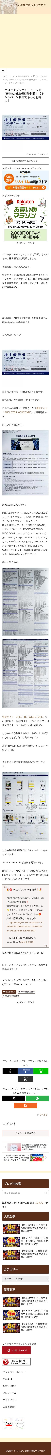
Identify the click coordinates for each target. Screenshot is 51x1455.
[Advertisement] (25, 41)
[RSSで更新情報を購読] (25, 1105)
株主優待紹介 (10, 992)
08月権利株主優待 (12, 996)
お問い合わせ (9, 1386)
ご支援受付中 (9, 1407)
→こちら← (39, 1202)
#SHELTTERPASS (32, 926)
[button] (25, 1079)
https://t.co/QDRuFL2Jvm (21, 922)
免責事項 (7, 1379)
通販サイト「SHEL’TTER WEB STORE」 (23, 717)
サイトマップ (9, 1400)
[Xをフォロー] (13, 1098)
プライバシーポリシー (14, 1372)
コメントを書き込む (25, 1133)
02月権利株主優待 (28, 992)
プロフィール (9, 1393)
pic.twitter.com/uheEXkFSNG (21, 930)
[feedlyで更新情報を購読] (37, 1098)
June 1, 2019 (26, 942)
